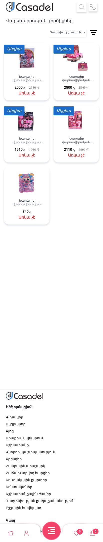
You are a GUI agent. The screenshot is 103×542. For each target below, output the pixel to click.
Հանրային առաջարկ (25, 466)
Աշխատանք (17, 445)
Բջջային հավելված (23, 508)
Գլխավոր (14, 417)
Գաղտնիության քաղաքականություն (40, 501)
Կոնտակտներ (19, 487)
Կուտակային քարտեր (26, 480)
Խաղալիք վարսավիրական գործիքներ (27, 78)
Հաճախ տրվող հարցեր (28, 473)
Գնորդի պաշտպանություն (30, 452)
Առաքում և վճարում (24, 438)
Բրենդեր (14, 459)
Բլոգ (10, 431)
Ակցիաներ (16, 424)
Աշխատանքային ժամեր (28, 494)
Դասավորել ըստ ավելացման (68, 32)
